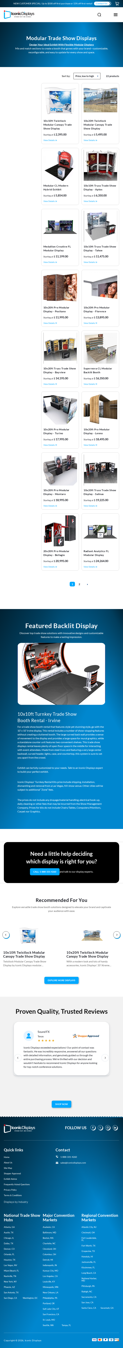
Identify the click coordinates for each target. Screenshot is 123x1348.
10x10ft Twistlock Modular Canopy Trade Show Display (24, 954)
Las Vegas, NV (10, 1265)
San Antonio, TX (11, 1292)
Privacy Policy (10, 1190)
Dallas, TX (8, 1243)
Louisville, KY (49, 1281)
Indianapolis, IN (50, 1265)
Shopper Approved (12, 1173)
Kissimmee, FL (88, 1267)
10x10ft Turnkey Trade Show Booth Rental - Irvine (47, 717)
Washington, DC (30, 1298)
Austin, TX (8, 1232)
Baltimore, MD (49, 1232)
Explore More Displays (61, 980)
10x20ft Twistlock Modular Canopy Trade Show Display (87, 954)
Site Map (8, 1168)
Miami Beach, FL (11, 1270)
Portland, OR (48, 1303)
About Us (8, 1162)
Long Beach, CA (89, 1273)
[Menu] (115, 14)
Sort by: (66, 76)
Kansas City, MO (50, 1270)
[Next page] (87, 584)
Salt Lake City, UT (51, 1309)
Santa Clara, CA (89, 1308)
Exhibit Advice (10, 1179)
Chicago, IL (9, 1238)
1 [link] (72, 584)
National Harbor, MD (89, 1279)
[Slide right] (117, 935)
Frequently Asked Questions (17, 1184)
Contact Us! (102, 3)
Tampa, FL (66, 1325)
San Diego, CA (10, 1298)
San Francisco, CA (51, 1314)
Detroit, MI (48, 1259)
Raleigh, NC (87, 1291)
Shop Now (61, 1104)
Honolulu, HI (87, 1256)
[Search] (99, 15)
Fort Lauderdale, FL (89, 1239)
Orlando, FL (9, 1254)
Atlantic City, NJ (89, 1227)
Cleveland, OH (49, 1249)
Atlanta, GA (9, 1227)
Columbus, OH (49, 1254)
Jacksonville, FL (89, 1262)
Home (6, 1157)
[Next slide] (105, 1057)
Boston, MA (48, 1238)
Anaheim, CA (49, 1227)
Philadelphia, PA (50, 1298)
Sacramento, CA (89, 1297)
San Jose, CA (87, 1302)
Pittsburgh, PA (88, 1286)
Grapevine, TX (88, 1251)
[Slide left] (6, 935)
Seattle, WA (48, 1325)
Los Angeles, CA (50, 1276)
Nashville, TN (10, 1276)
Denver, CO (9, 1249)
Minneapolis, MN (50, 1287)
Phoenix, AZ (9, 1287)
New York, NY (10, 1281)
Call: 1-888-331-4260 (44, 871)
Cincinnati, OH (88, 1232)
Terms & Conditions (13, 1195)
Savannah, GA (107, 1308)
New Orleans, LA (50, 1292)
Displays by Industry (16, 1201)
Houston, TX (9, 1259)
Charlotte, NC (49, 1243)
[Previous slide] (17, 1057)
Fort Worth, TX (88, 1245)
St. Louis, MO (49, 1319)
